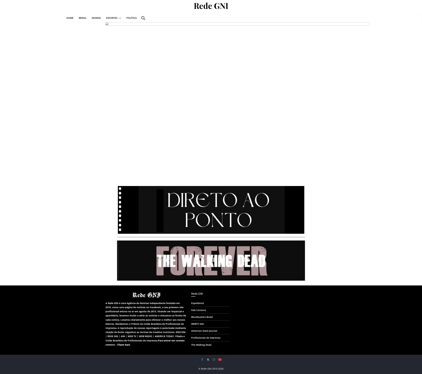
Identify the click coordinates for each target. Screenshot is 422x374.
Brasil (83, 17)
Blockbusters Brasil (202, 317)
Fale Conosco (198, 310)
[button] (119, 18)
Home (70, 17)
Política (131, 17)
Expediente (197, 303)
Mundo (96, 17)
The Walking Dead (201, 344)
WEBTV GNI (197, 323)
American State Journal (204, 330)
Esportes (112, 17)
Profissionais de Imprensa (205, 337)
